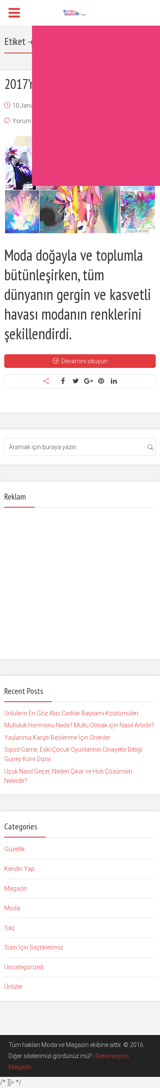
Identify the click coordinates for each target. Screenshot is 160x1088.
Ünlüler (13, 986)
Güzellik (14, 849)
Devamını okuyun (84, 361)
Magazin (15, 888)
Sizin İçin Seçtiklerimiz (33, 947)
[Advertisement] (80, 106)
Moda (12, 908)
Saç (9, 927)
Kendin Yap (19, 868)
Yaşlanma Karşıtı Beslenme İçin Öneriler (57, 737)
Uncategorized (23, 967)
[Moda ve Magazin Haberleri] (80, 12)
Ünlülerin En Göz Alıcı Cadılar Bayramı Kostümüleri (71, 713)
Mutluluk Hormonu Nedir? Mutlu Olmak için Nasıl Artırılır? (79, 725)
